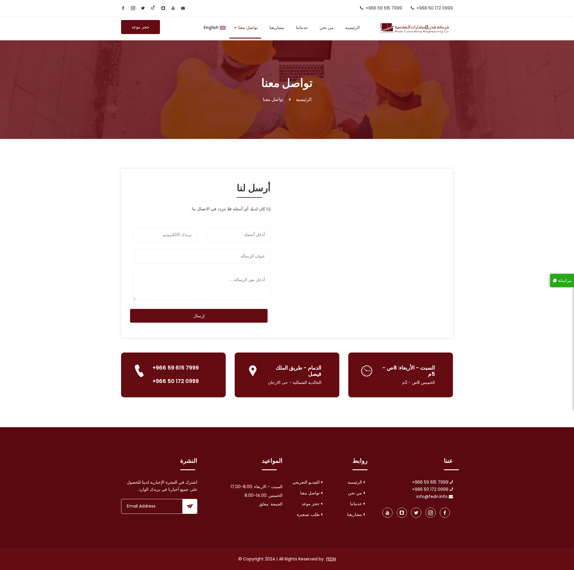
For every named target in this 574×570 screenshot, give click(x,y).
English (212, 27)
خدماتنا (302, 27)
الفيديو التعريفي (306, 482)
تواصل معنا (247, 27)
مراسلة (564, 280)
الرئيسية (352, 27)
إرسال (198, 316)
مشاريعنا (276, 27)
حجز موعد (140, 27)
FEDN (331, 559)
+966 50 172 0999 (434, 8)
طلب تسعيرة (309, 514)
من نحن (327, 27)
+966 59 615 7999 (384, 8)
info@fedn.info (432, 496)
